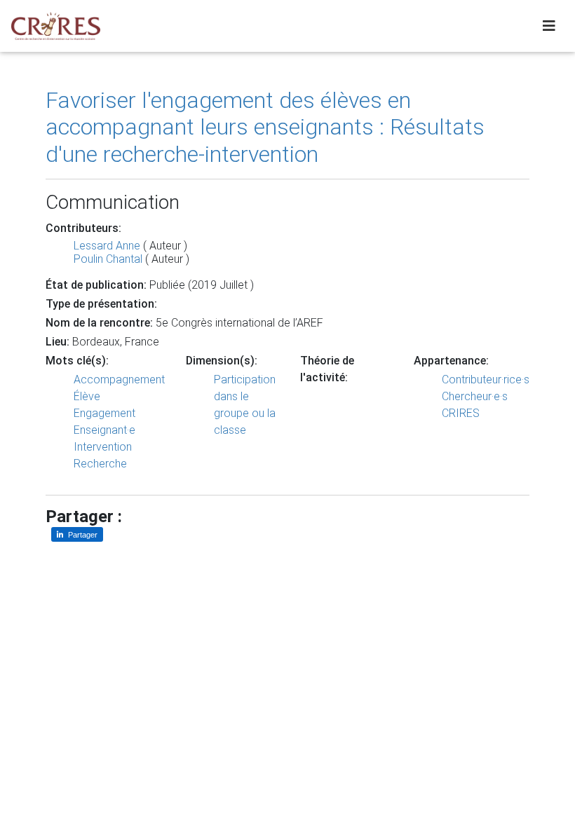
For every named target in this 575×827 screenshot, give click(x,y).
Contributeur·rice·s (485, 379)
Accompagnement (119, 379)
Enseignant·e (104, 430)
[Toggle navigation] (549, 26)
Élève (87, 396)
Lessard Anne (107, 245)
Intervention (103, 446)
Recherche (100, 463)
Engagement (104, 413)
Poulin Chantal (108, 259)
